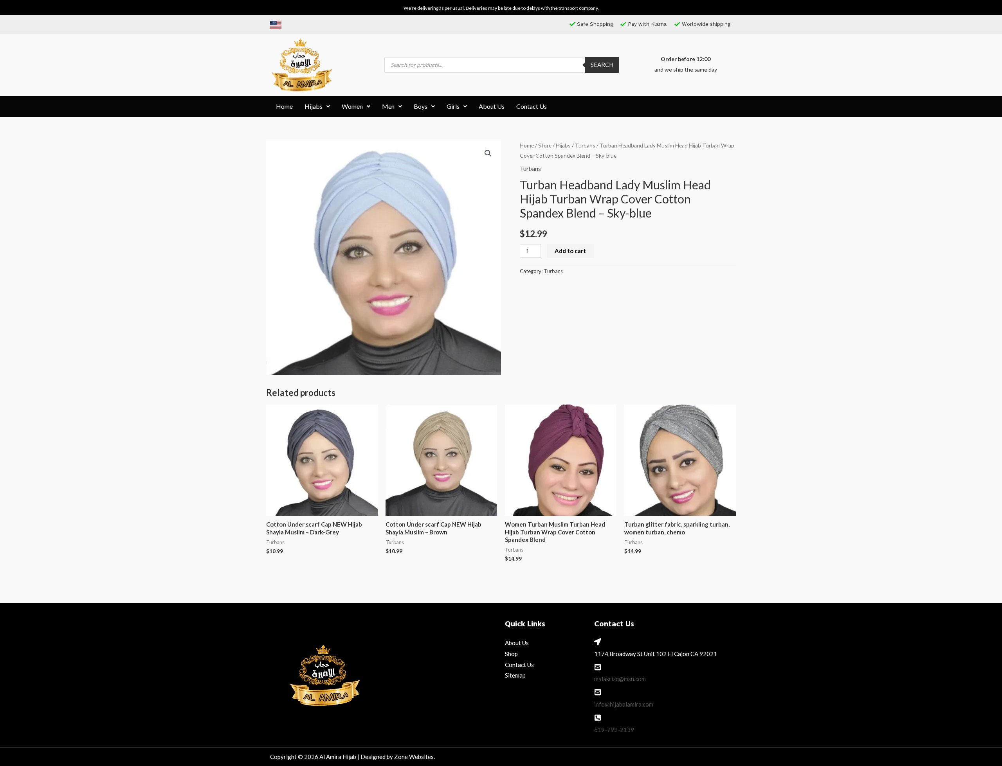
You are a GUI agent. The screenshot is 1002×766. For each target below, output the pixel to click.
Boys (420, 106)
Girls (453, 106)
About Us (492, 106)
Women (352, 106)
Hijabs (314, 106)
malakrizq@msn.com (620, 678)
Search (602, 64)
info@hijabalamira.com (623, 704)
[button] (317, 106)
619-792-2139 (614, 729)
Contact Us (531, 106)
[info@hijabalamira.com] (597, 692)
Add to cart (570, 250)
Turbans (585, 145)
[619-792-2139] (597, 717)
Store (544, 145)
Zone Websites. (414, 756)
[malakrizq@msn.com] (597, 667)
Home (284, 106)
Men (388, 106)
